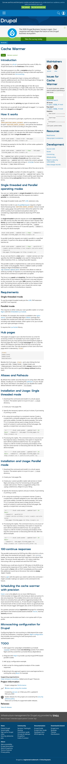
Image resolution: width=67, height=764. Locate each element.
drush (15, 64)
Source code (51, 149)
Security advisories (7, 736)
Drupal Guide (38, 728)
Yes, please (25, 7)
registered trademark (30, 760)
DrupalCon (21, 736)
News (3, 726)
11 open (49, 109)
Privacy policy (5, 752)
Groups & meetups (24, 734)
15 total (60, 109)
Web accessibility (6, 744)
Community (22, 726)
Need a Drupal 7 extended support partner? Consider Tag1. (19, 718)
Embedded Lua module (18, 312)
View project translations (55, 138)
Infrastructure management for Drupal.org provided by (27, 715)
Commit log (50, 154)
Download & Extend (58, 726)
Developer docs (39, 732)
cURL (26, 201)
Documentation (39, 726)
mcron (35, 611)
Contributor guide (23, 732)
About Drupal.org (6, 748)
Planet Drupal (5, 728)
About (3, 742)
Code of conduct (23, 738)
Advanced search (52, 100)
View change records (54, 165)
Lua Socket (14, 327)
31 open (49, 104)
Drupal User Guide (40, 730)
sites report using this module (16, 688)
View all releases (6, 707)
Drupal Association (7, 746)
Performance (22, 685)
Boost (18, 673)
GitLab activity (51, 157)
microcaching (19, 74)
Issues (49, 152)
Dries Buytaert (45, 760)
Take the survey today (33, 39)
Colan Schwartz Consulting (10, 679)
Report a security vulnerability (52, 161)
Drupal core (55, 728)
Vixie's (3, 594)
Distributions (55, 734)
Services (20, 728)
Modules (4, 43)
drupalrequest (24, 205)
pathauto (30, 382)
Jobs (2, 738)
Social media (5, 730)
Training (26, 728)
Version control (12, 55)
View (4, 55)
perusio (14, 692)
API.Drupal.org (39, 734)
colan (55, 71)
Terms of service (6, 750)
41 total (60, 104)
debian (28, 317)
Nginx (3, 312)
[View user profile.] (49, 69)
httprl (15, 656)
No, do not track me (38, 7)
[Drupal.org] (19, 21)
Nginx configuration (36, 634)
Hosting (20, 730)
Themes (53, 732)
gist (8, 577)
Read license (51, 135)
